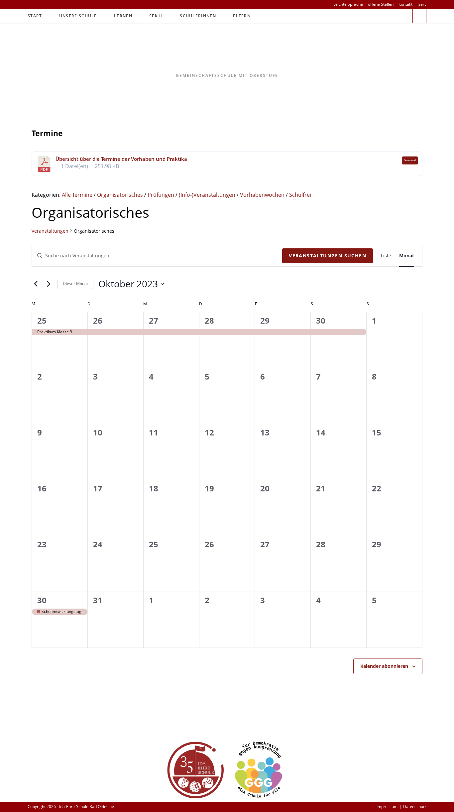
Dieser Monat (75, 283)
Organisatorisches (120, 194)
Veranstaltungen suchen (327, 255)
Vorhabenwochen (262, 194)
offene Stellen (381, 4)
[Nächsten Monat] (49, 284)
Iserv (421, 4)
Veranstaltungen (50, 231)
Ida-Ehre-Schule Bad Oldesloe (227, 52)
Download (410, 160)
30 (320, 320)
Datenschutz (414, 806)
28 (209, 320)
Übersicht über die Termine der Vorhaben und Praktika (121, 158)
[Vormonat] (36, 284)
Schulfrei (300, 194)
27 (153, 320)
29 (265, 320)
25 (42, 320)
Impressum (387, 806)
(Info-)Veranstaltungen (207, 194)
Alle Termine (77, 194)
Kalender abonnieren (384, 666)
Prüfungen (161, 194)
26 (97, 320)
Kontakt (405, 4)
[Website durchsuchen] (419, 17)
